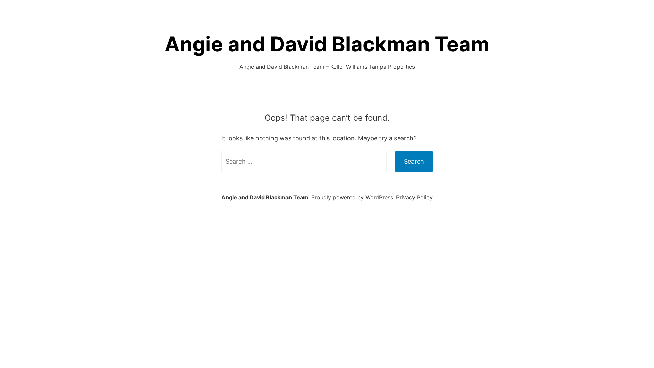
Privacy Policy (414, 197)
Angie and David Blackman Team (327, 44)
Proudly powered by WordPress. (353, 197)
